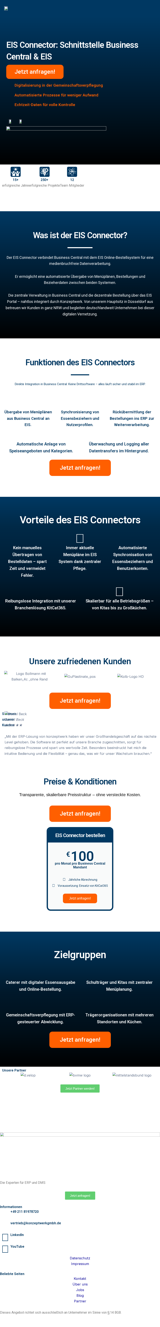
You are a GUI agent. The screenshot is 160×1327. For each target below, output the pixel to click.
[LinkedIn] (5, 1237)
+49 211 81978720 (24, 1212)
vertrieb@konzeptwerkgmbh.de (35, 1223)
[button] (152, 8)
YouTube (17, 1247)
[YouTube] (5, 1249)
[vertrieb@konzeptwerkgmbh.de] (5, 1225)
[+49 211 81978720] (5, 1214)
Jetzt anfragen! (80, 898)
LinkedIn (17, 1235)
